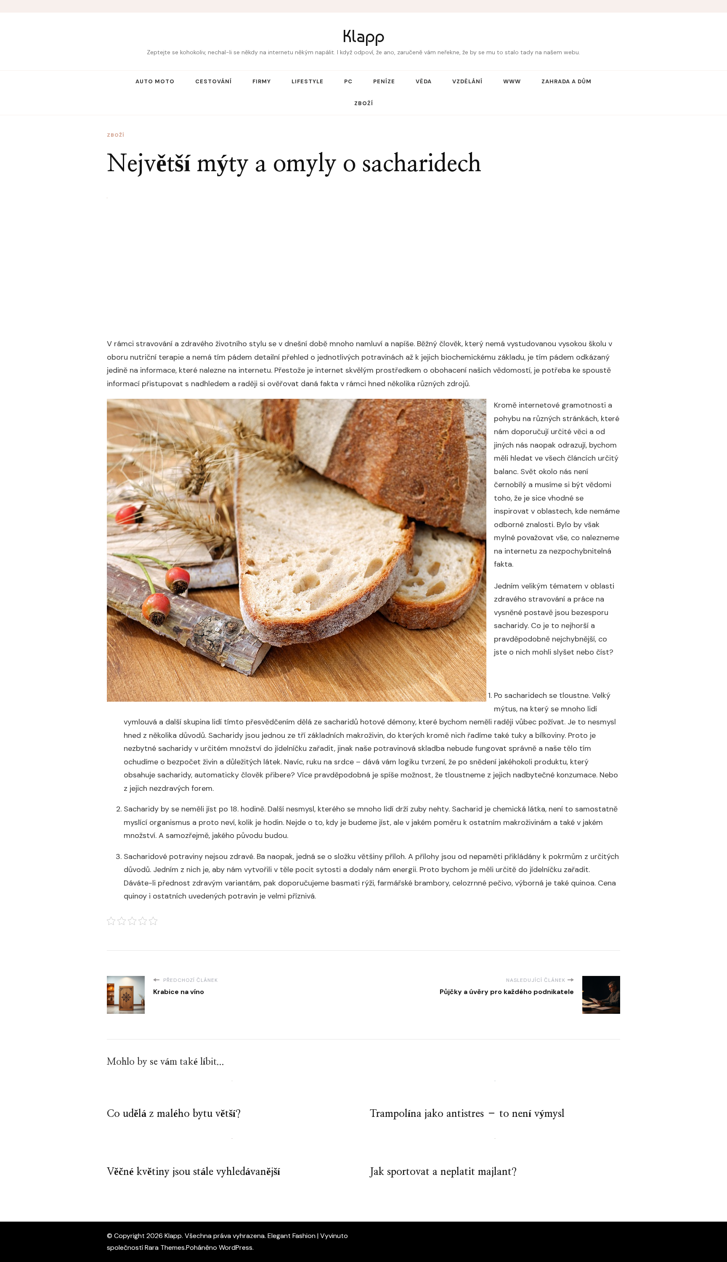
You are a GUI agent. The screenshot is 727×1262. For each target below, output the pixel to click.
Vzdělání (467, 81)
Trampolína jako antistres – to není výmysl (467, 1114)
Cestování (213, 81)
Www (512, 81)
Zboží (363, 103)
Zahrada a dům (566, 81)
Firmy (261, 81)
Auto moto (155, 81)
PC (348, 81)
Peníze (384, 81)
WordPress (235, 1247)
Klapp (363, 36)
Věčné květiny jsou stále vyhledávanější (193, 1172)
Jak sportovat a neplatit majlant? (443, 1172)
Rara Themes (165, 1247)
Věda (424, 81)
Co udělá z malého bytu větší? (174, 1114)
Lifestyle (308, 81)
